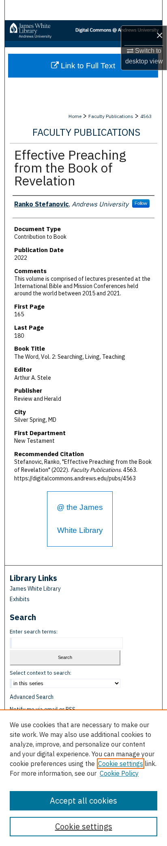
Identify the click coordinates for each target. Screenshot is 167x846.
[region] (83, 777)
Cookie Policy (119, 773)
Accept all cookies (83, 800)
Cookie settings (120, 764)
